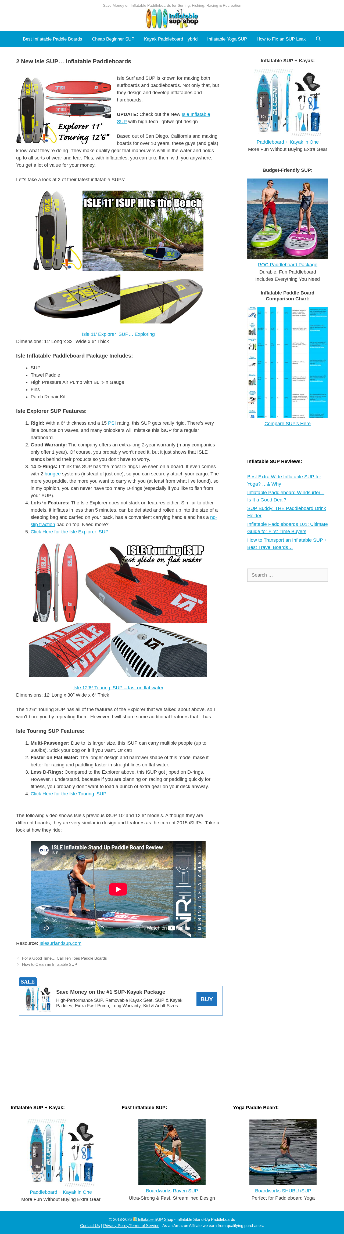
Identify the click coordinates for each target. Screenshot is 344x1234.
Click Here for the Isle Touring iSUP (68, 793)
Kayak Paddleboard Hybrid (171, 39)
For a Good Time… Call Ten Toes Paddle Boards (64, 958)
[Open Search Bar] (318, 39)
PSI (112, 423)
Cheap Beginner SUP (113, 39)
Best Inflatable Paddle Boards (52, 39)
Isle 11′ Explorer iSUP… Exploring (118, 334)
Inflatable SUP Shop (155, 1219)
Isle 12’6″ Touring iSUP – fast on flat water (118, 687)
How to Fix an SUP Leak (281, 39)
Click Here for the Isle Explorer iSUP (70, 531)
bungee (53, 473)
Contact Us (90, 1225)
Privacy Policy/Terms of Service (131, 1225)
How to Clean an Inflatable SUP (49, 964)
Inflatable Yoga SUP (227, 39)
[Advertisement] (121, 1058)
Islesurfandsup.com (60, 943)
